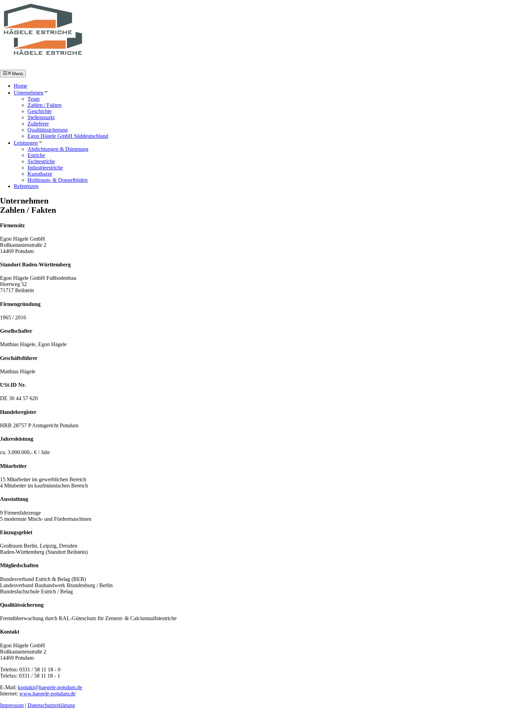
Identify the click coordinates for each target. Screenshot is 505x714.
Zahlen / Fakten (44, 105)
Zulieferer (38, 124)
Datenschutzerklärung (51, 705)
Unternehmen (28, 93)
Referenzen (26, 186)
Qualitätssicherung (47, 130)
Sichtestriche (41, 161)
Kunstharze (39, 174)
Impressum (12, 705)
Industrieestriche (45, 168)
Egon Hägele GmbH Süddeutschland (67, 136)
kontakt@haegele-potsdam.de (50, 687)
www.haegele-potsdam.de (47, 693)
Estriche (36, 155)
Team (33, 99)
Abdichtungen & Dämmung (57, 149)
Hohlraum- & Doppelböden (57, 180)
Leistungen (26, 143)
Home (20, 86)
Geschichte (39, 111)
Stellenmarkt (41, 117)
